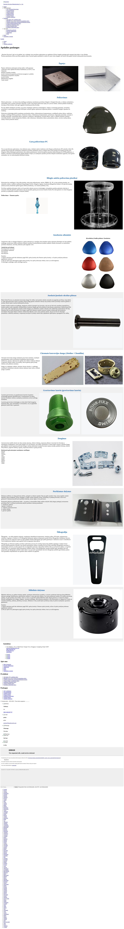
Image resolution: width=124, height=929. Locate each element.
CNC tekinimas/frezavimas (12, 9)
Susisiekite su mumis (8, 36)
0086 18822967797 (7, 712)
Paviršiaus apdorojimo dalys (12, 27)
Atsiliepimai (9, 32)
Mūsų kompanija (7, 664)
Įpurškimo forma (10, 14)
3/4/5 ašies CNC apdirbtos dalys (13, 19)
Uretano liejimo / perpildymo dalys (11, 681)
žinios (4, 35)
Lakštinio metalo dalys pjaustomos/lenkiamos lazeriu (18, 22)
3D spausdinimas (10, 10)
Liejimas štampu (10, 15)
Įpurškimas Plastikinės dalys (12, 24)
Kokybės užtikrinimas (11, 31)
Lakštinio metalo (10, 11)
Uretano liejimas (10, 13)
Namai (4, 6)
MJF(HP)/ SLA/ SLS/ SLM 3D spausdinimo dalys (17, 21)
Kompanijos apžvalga (11, 30)
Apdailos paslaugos (10, 17)
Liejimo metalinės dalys (11, 26)
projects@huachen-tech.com (9, 723)
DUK (7, 34)
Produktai (5, 18)
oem (4, 42)
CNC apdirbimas (7, 691)
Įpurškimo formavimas (8, 696)
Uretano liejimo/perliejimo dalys (13, 23)
